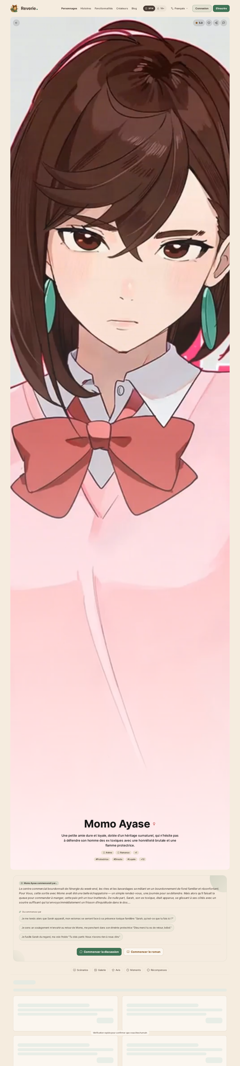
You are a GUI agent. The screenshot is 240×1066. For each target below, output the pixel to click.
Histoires (85, 8)
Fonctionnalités (104, 8)
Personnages (69, 8)
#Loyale (131, 859)
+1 (136, 852)
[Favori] (209, 23)
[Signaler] (223, 23)
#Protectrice (102, 859)
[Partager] (216, 23)
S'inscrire (221, 8)
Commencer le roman (145, 952)
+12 (142, 859)
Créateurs (122, 8)
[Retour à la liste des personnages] (16, 23)
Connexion (201, 8)
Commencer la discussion (101, 952)
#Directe (118, 859)
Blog (134, 8)
